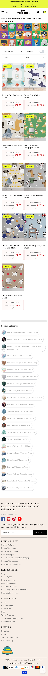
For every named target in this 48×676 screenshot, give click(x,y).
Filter (6, 58)
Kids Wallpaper (7, 555)
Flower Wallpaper (8, 545)
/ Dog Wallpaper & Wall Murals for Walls (23, 18)
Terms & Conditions (9, 637)
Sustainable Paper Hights (12, 618)
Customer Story (8, 622)
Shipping (5, 631)
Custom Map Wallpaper (11, 564)
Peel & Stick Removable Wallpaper (16, 558)
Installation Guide (8, 583)
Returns (4, 634)
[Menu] (2, 12)
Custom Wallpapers (9, 561)
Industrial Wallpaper (10, 551)
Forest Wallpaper (8, 548)
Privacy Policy (7, 641)
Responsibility (7, 605)
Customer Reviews (9, 586)
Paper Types (6, 577)
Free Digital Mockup (10, 593)
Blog (3, 612)
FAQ (3, 574)
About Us (5, 602)
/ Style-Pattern (7, 21)
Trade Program (7, 615)
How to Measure (8, 580)
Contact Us (6, 609)
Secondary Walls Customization (15, 590)
